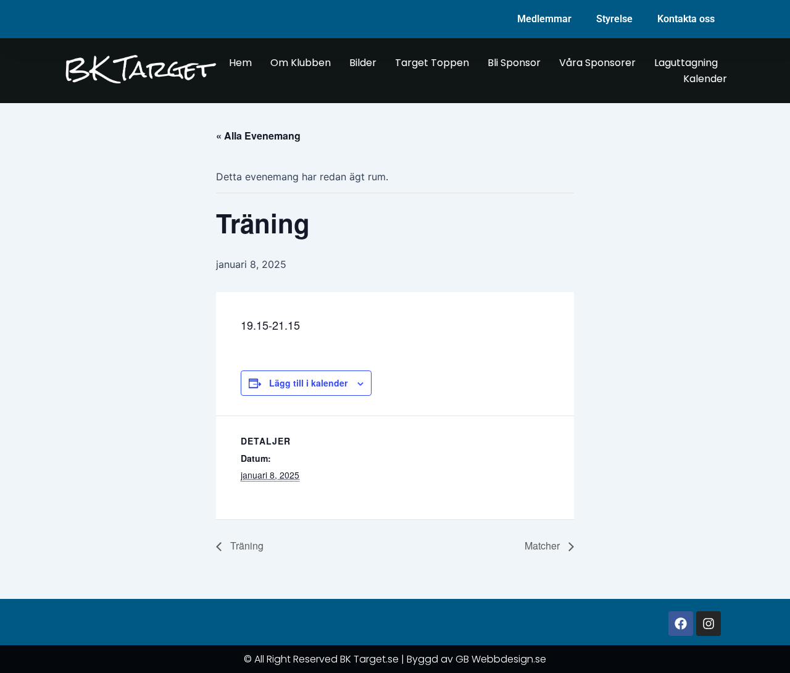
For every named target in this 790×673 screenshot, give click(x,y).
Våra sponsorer (597, 63)
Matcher (543, 545)
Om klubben (300, 63)
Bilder (362, 63)
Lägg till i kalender (308, 383)
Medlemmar (544, 19)
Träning (246, 545)
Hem (240, 63)
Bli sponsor (514, 63)
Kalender (705, 79)
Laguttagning (686, 63)
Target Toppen (432, 63)
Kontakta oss (686, 19)
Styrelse (614, 19)
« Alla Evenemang (258, 135)
